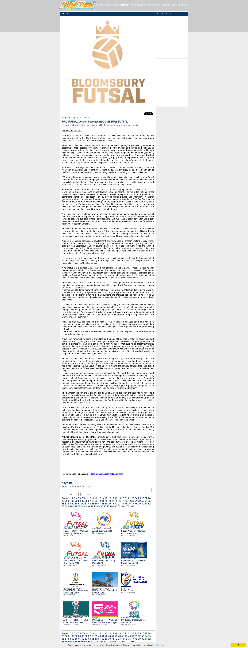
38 (93, 501)
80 (142, 503)
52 (139, 501)
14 (103, 498)
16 (109, 498)
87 (76, 506)
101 (123, 506)
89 (82, 506)
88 (79, 506)
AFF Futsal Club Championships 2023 (75, 621)
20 (122, 498)
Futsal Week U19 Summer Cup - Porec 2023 (75, 561)
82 (149, 503)
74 (122, 503)
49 (129, 501)
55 (149, 501)
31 (69, 501)
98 (111, 506)
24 (136, 498)
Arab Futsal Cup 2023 (102, 531)
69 (106, 503)
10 (89, 498)
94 (98, 506)
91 (88, 506)
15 (106, 498)
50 (132, 501)
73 (119, 503)
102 (127, 506)
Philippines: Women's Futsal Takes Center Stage (104, 621)
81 (146, 503)
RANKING (184, 5)
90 (85, 506)
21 (126, 498)
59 (73, 503)
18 (116, 498)
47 (122, 501)
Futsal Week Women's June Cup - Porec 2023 (75, 532)
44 (112, 501)
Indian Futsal (127, 590)
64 (89, 503)
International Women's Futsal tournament (133, 561)
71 (112, 503)
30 (66, 501)
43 (109, 501)
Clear (89, 494)
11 (93, 498)
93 (95, 506)
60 (76, 503)
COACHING (136, 5)
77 (132, 503)
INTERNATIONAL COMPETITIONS (112, 5)
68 (103, 503)
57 (66, 503)
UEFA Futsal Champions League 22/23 (104, 591)
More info (160, 645)
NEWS (175, 5)
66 (96, 503)
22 (129, 498)
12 (96, 498)
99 (114, 506)
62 (83, 503)
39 (96, 501)
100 (118, 506)
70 (109, 503)
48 (126, 501)
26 (142, 498)
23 (132, 498)
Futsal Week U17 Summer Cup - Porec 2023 (133, 532)
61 (79, 503)
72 (116, 503)
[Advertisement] (171, 82)
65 (93, 503)
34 (79, 501)
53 (142, 501)
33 (76, 501)
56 (63, 503)
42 (106, 501)
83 (63, 506)
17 (112, 498)
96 (105, 506)
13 (99, 498)
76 (129, 503)
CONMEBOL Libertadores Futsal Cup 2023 (75, 591)
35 (83, 501)
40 (99, 501)
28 (149, 498)
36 (86, 501)
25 (139, 498)
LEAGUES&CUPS (151, 5)
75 (126, 503)
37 (89, 501)
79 (139, 503)
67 (99, 503)
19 (119, 498)
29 (63, 501)
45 (116, 501)
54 (146, 501)
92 (92, 506)
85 (69, 506)
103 (132, 506)
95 (101, 506)
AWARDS (165, 5)
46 (119, 501)
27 (146, 498)
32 (73, 501)
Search (70, 494)
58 (69, 503)
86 (72, 506)
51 (136, 501)
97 (108, 506)
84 (66, 506)
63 (86, 503)
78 (136, 503)
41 (103, 501)
